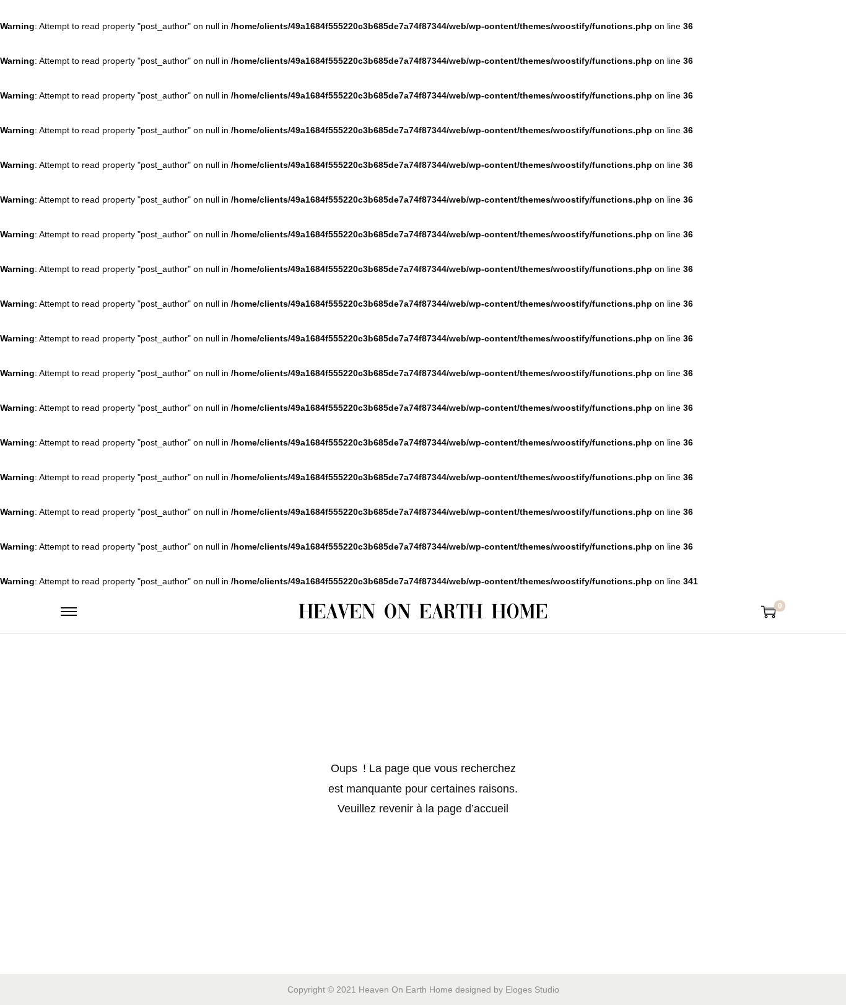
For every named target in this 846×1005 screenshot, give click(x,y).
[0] (768, 611)
